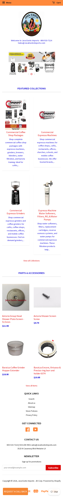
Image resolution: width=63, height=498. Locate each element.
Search (31, 399)
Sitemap (31, 407)
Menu (8, 2)
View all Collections (31, 260)
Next (54, 64)
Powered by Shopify (52, 481)
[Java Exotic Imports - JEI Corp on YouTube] (35, 429)
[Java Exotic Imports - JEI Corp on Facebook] (27, 429)
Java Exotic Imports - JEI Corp (30, 481)
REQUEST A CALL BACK (15, 491)
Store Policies (31, 411)
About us (31, 403)
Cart (58, 2)
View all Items (31, 385)
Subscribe (53, 467)
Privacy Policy (31, 415)
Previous (8, 64)
